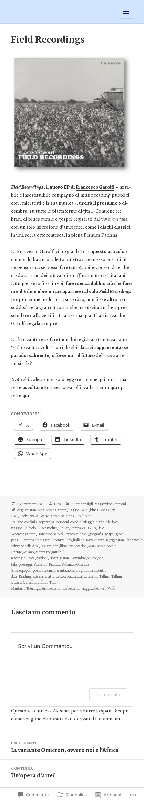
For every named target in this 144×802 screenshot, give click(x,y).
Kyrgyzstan (115, 540)
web (103, 588)
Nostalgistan (59, 558)
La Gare (45, 546)
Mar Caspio (96, 546)
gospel (109, 534)
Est (66, 528)
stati (78, 576)
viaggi (86, 588)
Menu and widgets (126, 18)
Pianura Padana (61, 564)
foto (32, 534)
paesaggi (25, 564)
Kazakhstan (95, 540)
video (95, 588)
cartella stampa (52, 516)
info (69, 540)
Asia (41, 510)
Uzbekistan (71, 588)
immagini (42, 540)
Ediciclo (29, 528)
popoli (26, 570)
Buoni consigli (82, 504)
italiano (78, 540)
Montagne (43, 552)
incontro (58, 540)
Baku (84, 510)
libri (55, 546)
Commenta (108, 694)
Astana (51, 510)
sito (61, 576)
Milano (28, 552)
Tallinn (104, 576)
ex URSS (89, 528)
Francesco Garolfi (50, 534)
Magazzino (103, 504)
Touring (32, 588)
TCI (24, 582)
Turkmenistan (50, 588)
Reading (25, 576)
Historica (26, 540)
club (69, 516)
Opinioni (119, 504)
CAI (36, 516)
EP (60, 528)
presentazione (63, 570)
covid (74, 522)
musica (29, 558)
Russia (37, 576)
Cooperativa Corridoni (52, 522)
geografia (96, 534)
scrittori (50, 576)
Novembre (78, 558)
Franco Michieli (76, 534)
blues (94, 510)
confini (29, 522)
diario (100, 522)
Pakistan (40, 564)
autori (62, 510)
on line (92, 558)
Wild (111, 588)
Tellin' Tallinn (38, 582)
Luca (57, 504)
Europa (75, 528)
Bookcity (25, 516)
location (81, 546)
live (70, 546)
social (69, 576)
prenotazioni (42, 570)
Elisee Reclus (47, 528)
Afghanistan (26, 510)
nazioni (42, 558)
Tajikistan (90, 576)
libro (63, 546)
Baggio (73, 510)
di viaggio (87, 522)
